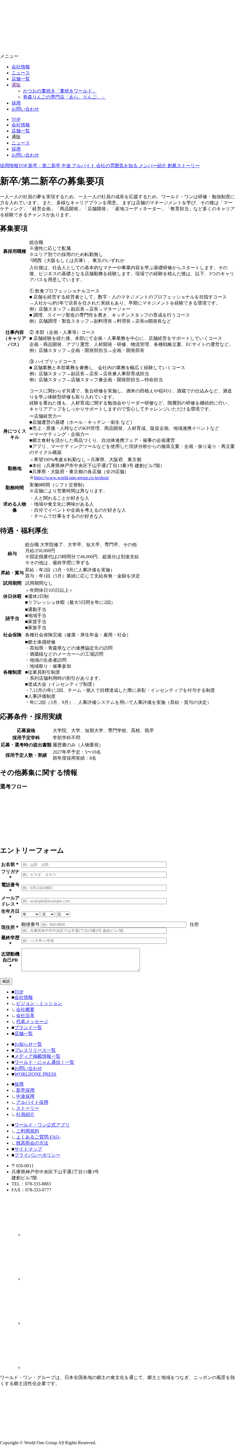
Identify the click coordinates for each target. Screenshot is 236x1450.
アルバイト (84, 165)
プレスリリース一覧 (35, 1050)
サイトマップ (28, 1149)
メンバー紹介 (153, 165)
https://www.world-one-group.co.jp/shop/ (71, 477)
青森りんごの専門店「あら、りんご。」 (64, 97)
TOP (16, 119)
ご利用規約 (27, 1131)
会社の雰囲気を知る (117, 165)
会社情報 (21, 66)
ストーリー (27, 1108)
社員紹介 (25, 1114)
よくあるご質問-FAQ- (38, 1137)
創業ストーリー (184, 165)
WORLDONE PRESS (35, 1074)
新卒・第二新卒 (45, 165)
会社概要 (25, 1009)
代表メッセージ (32, 1021)
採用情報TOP (14, 165)
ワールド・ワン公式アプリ (42, 1124)
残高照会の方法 (32, 1143)
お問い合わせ (25, 109)
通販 (16, 84)
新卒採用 (25, 1090)
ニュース (21, 72)
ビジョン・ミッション (39, 1003)
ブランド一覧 (28, 1027)
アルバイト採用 (32, 1102)
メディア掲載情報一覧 (37, 1056)
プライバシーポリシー (37, 1155)
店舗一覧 (21, 78)
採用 (16, 103)
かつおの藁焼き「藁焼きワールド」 (60, 90)
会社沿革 (25, 1015)
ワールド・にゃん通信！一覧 (44, 1062)
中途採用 (25, 1096)
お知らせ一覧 (28, 1044)
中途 (67, 165)
